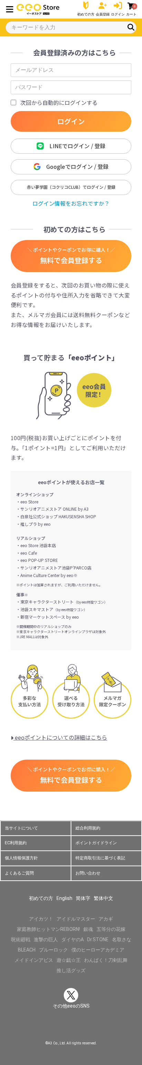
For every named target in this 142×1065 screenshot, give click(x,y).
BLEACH (27, 950)
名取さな (121, 939)
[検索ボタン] (131, 27)
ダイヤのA (72, 939)
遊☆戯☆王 (69, 960)
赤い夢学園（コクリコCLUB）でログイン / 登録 (71, 187)
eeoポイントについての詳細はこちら (60, 737)
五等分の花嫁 (111, 929)
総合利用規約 (87, 828)
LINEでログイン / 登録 (74, 146)
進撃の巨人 (46, 939)
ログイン (71, 121)
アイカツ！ (41, 919)
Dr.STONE (98, 939)
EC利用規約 (16, 842)
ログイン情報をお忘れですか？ (71, 203)
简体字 (83, 898)
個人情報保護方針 (21, 858)
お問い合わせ (87, 873)
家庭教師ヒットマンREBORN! (48, 929)
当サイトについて (21, 828)
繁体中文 (103, 898)
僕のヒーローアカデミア (97, 950)
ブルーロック (53, 950)
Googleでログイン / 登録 (75, 166)
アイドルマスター (76, 919)
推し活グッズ (71, 970)
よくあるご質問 (19, 873)
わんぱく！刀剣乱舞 (106, 960)
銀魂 (88, 929)
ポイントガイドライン (96, 842)
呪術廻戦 (20, 939)
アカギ (106, 919)
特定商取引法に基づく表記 (100, 858)
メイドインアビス (33, 960)
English (64, 898)
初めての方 (41, 898)
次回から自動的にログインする (59, 102)
